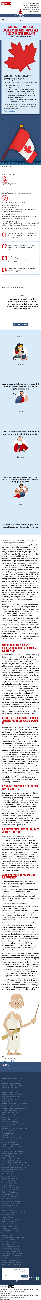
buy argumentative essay (11, 1097)
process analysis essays (10, 1090)
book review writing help (11, 1122)
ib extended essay (8, 1131)
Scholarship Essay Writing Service (13, 1212)
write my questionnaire (10, 1144)
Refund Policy (31, 1068)
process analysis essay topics (12, 1094)
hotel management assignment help (15, 1162)
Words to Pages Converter (11, 1174)
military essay (6, 1126)
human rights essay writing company (15, 1165)
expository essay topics (10, 1113)
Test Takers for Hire (9, 1176)
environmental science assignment (14, 1128)
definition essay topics (10, 1099)
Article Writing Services (10, 1231)
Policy (13, 1068)
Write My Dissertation (9, 1226)
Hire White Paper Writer (10, 1219)
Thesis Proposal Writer (9, 1224)
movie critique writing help (12, 1153)
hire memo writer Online (11, 1183)
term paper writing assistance (12, 1151)
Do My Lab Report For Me (11, 1194)
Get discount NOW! (7, 1061)
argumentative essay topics (11, 1083)
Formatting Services (9, 1233)
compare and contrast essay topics (14, 1103)
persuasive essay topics (10, 1088)
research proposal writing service (14, 1140)
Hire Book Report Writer (10, 1196)
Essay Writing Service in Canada (13, 1258)
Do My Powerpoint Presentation (13, 1237)
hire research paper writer (11, 1137)
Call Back (19, 20)
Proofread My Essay (9, 1221)
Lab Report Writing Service (11, 1262)
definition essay (7, 1101)
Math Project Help (8, 1244)
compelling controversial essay (13, 1081)
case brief (5, 1117)
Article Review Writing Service (12, 1253)
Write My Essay (7, 1172)
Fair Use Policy (20, 1068)
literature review (8, 1133)
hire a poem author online (11, 1190)
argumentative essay (9, 1092)
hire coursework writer (10, 1142)
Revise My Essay (7, 1235)
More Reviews (22, 324)
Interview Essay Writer (9, 1208)
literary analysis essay (9, 1119)
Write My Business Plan (10, 1228)
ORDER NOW (8, 4)
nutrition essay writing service (12, 1160)
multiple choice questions (11, 1115)
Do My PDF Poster (8, 1240)
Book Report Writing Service (12, 1255)
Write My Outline (8, 1215)
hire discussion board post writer (13, 1124)
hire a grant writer (9, 1185)
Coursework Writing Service (11, 1251)
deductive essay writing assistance (14, 1108)
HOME (12, 36)
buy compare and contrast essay (13, 1106)
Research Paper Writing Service (13, 1267)
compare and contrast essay (12, 1079)
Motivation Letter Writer (10, 1210)
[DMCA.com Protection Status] (11, 1286)
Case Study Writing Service (11, 1201)
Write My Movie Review (10, 1206)
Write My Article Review (10, 1199)
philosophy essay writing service (13, 1169)
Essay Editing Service (9, 1178)
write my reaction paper (10, 1158)
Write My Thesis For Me (10, 1192)
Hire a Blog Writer (8, 1181)
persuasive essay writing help (12, 1085)
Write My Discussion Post (11, 1260)
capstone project (8, 1149)
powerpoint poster (8, 1135)
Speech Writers (7, 1217)
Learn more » (6, 1278)
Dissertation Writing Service (11, 1246)
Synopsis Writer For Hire (10, 1203)
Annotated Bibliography (10, 1249)
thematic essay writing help (12, 1110)
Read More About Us (10, 111)
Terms (8, 1068)
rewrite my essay (8, 1156)
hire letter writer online (10, 1187)
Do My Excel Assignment (10, 1242)
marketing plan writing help (12, 1147)
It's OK (25, 1276)
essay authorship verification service (14, 1167)
